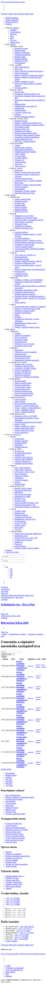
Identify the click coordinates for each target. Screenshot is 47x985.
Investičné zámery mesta (23, 346)
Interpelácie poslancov (23, 375)
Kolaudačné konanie (22, 259)
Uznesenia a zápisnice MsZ (24, 366)
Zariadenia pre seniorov (23, 131)
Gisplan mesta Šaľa (12, 880)
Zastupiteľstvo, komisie (17, 634)
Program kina (19, 439)
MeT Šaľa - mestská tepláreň (25, 141)
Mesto (12, 329)
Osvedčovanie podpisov (14, 799)
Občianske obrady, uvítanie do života (28, 240)
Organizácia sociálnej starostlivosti (27, 137)
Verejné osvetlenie (21, 187)
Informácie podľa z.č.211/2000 (26, 416)
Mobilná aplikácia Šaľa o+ (15, 876)
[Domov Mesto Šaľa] (17, 595)
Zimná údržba (20, 189)
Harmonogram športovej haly (25, 505)
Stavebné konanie (21, 257)
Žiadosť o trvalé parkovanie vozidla (27, 172)
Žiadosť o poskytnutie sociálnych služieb (29, 125)
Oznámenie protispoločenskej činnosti (28, 422)
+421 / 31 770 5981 (12, 898)
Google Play (10, 954)
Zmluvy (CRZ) (20, 424)
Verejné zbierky (20, 302)
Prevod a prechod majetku (24, 393)
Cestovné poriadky (21, 480)
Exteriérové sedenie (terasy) (25, 292)
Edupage (18, 115)
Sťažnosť (18, 317)
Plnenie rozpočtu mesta (23, 383)
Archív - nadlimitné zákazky (25, 412)
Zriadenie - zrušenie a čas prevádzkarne (29, 280)
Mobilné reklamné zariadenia (25, 294)
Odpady (17, 145)
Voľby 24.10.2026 (12, 552)
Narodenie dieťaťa (21, 232)
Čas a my (13, 40)
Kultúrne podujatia (21, 441)
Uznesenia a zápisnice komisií (25, 368)
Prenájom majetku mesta (23, 391)
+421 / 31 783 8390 (20, 939)
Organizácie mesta (21, 340)
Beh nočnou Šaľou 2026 (14, 622)
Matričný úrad (10, 810)
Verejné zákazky (20, 399)
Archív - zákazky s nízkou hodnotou (28, 408)
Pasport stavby (20, 271)
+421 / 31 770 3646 (21, 935)
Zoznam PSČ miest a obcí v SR (26, 538)
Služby (13, 195)
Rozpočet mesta (20, 381)
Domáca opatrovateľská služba (26, 133)
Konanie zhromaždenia (23, 313)
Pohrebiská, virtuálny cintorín (25, 191)
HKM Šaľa (19, 492)
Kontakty (8, 24)
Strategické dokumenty (23, 356)
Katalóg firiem (20, 484)
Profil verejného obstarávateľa (25, 404)
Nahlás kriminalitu (12, 20)
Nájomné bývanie (21, 121)
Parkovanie (19, 170)
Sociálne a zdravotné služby (15, 814)
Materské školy (20, 104)
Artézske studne (20, 162)
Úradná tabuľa (15, 32)
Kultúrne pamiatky (21, 515)
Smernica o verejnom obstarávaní (27, 406)
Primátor (18, 333)
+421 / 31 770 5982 (12, 900)
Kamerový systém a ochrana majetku (28, 185)
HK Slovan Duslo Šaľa (23, 490)
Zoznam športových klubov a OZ (27, 503)
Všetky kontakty (11, 941)
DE (11, 575)
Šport (12, 38)
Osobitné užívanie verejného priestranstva (30, 296)
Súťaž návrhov (20, 402)
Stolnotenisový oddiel (22, 496)
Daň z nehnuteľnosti (22, 67)
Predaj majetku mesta (22, 389)
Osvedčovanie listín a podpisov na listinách (30, 307)
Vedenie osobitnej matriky (24, 247)
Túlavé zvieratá (20, 166)
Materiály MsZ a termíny (24, 364)
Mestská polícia (20, 57)
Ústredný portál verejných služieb (27, 548)
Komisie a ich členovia (23, 373)
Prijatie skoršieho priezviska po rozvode (29, 243)
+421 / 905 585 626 (27, 927)
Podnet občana (20, 51)
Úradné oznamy (11, 866)
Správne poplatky (21, 88)
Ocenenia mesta (20, 521)
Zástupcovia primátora (23, 335)
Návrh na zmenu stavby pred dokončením (30, 269)
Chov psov (18, 164)
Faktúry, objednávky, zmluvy (25, 426)
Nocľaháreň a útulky (22, 127)
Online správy (15, 42)
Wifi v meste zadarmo (22, 468)
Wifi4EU (8, 888)
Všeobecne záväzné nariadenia (26, 352)
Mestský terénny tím (22, 129)
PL (11, 577)
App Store (32, 954)
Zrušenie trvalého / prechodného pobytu (29, 220)
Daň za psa (19, 69)
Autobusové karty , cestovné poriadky (28, 181)
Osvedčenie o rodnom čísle (24, 245)
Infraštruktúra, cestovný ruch (25, 519)
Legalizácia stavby (21, 273)
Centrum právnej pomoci (24, 540)
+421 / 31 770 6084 (21, 937)
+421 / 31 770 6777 (25, 929)
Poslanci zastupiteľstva (23, 371)
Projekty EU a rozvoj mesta (24, 344)
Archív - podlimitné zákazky (25, 410)
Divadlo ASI (19, 451)
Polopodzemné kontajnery (24, 150)
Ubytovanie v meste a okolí (24, 472)
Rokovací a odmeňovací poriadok (27, 377)
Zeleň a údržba (20, 154)
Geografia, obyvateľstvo (23, 517)
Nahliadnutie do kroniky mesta (26, 323)
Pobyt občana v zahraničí (24, 222)
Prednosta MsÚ (20, 205)
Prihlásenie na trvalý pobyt (24, 216)
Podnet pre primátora (22, 53)
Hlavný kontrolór (21, 338)
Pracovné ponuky (21, 474)
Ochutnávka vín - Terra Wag (18, 604)
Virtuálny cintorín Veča (13, 884)
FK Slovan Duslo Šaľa (23, 494)
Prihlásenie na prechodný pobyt (26, 218)
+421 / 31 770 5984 (12, 904)
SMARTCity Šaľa (21, 61)
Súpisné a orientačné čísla (24, 228)
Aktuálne (13, 30)
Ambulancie (19, 478)
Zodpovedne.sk (20, 546)
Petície (17, 315)
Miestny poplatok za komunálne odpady (29, 75)
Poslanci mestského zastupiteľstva (17, 856)
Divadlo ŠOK (20, 455)
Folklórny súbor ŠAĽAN (24, 457)
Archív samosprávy (22, 432)
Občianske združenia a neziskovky (27, 507)
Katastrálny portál (21, 536)
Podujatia (13, 34)
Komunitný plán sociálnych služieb (27, 135)
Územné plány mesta (22, 358)
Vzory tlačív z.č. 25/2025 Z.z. (25, 255)
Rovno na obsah (7, 2)
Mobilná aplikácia (11, 18)
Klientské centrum (21, 48)
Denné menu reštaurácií (23, 470)
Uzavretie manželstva (22, 238)
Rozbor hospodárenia (22, 385)
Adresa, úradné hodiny (23, 199)
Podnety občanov (11, 22)
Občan (13, 44)
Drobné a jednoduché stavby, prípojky (28, 261)
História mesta (20, 513)
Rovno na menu (19, 2)
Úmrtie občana (20, 251)
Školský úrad (19, 92)
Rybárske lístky (20, 325)
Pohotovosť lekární (21, 476)
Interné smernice (20, 354)
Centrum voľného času (23, 112)
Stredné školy (19, 108)
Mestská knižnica (21, 443)
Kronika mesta (20, 525)
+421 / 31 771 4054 (23, 931)
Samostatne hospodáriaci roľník (26, 290)
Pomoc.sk (18, 544)
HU (11, 573)
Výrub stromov (20, 156)
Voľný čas (17, 435)
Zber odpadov (10, 801)
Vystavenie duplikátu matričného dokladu (29, 249)
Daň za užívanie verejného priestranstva (29, 71)
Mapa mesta (19, 183)
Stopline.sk (19, 542)
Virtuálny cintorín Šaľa (13, 882)
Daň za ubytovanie (21, 73)
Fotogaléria (19, 445)
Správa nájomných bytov (24, 395)
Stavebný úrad (10, 812)
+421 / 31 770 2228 (26, 933)
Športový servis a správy (23, 488)
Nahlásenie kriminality (23, 55)
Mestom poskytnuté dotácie (24, 428)
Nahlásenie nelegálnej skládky (25, 152)
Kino (12, 36)
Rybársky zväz (20, 499)
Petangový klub (20, 501)
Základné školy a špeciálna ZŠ (26, 106)
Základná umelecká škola (24, 463)
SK (11, 569)
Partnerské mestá (21, 342)
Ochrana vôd (19, 160)
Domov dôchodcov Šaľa (23, 139)
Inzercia (17, 482)
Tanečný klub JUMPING (24, 459)
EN (11, 571)
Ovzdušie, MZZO (21, 158)
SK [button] (6, 567)
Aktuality (16, 28)
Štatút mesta (19, 350)
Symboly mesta (20, 511)
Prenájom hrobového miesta (25, 193)
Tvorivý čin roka (21, 523)
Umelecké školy (20, 110)
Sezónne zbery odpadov (23, 148)
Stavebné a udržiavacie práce (25, 263)
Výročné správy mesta (23, 387)
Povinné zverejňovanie (13, 824)
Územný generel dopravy (24, 179)
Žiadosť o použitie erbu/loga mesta (27, 327)
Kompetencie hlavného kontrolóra (27, 360)
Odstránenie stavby (21, 276)
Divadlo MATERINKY (23, 453)
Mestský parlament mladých (25, 117)
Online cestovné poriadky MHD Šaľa (28, 534)
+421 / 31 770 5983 (12, 902)
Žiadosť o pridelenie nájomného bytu (28, 123)
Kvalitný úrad (20, 203)
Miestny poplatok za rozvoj (24, 81)
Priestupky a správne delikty (25, 311)
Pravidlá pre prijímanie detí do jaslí (27, 94)
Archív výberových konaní (24, 430)
